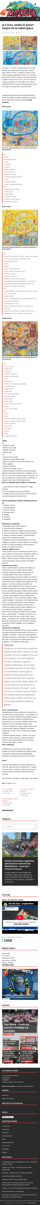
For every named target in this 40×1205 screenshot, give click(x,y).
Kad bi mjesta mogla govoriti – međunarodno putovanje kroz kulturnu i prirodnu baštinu (10, 1054)
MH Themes (32, 1203)
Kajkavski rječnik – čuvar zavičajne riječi (10, 1043)
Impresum (5, 1095)
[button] (37, 18)
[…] (25, 888)
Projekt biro (5, 1149)
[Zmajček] (20, 16)
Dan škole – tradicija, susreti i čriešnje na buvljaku (17, 1027)
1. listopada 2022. (9, 32)
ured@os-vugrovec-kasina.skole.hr (13, 1082)
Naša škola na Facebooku (12, 1103)
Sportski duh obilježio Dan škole (12, 1176)
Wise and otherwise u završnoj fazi (29, 1044)
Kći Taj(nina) (5, 1126)
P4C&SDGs (5, 1133)
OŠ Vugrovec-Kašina (7, 1001)
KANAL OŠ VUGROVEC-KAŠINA (12, 900)
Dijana (20, 32)
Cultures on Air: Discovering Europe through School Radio (20, 1188)
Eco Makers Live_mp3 (18, 1001)
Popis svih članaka (8, 1098)
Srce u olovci (6, 1146)
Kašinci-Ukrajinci (7, 1136)
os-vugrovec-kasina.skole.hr (24, 1086)
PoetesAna (5, 1129)
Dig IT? (4, 1139)
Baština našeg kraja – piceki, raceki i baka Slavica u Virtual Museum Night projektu (29, 1055)
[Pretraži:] (20, 826)
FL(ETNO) (6, 1005)
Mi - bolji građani (7, 789)
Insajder (4, 1152)
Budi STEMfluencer (8, 1142)
